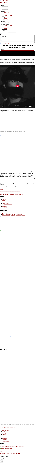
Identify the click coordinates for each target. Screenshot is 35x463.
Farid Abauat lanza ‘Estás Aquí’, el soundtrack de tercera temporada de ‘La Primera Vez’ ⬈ (24, 179)
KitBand (5, 205)
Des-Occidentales (4, 208)
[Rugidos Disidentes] (4, 0)
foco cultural (3, 200)
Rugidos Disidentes (3, 2)
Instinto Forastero (4, 206)
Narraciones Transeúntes (5, 203)
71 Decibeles (4, 199)
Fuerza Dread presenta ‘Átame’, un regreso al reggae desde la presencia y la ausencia (13, 215)
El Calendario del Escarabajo (8, 204)
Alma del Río (5, 207)
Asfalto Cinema (4, 202)
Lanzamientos (6, 201)
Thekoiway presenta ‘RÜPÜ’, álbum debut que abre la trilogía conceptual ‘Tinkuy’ (13, 212)
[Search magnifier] (1, 33)
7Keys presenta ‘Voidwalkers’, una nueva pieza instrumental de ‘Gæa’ (11, 213)
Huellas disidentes (4, 198)
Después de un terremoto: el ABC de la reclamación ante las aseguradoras (12, 214)
